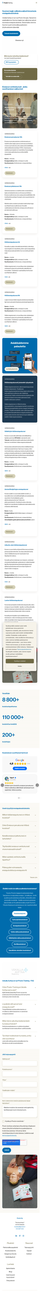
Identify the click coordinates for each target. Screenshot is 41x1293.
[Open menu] (36, 3)
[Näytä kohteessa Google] (7, 779)
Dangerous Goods (10, 1252)
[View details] (16, 1233)
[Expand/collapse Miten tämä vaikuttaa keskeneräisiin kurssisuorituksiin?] (35, 1019)
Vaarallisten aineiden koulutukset (20, 948)
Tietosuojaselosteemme (24, 649)
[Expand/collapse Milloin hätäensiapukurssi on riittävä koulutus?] (35, 813)
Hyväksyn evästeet (19, 661)
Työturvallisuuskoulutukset (20, 930)
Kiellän (20, 666)
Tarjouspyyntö (29, 1245)
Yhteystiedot (10, 1278)
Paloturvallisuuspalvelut (10, 1245)
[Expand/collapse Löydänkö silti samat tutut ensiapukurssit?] (35, 1002)
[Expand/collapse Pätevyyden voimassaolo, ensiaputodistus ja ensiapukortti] (35, 866)
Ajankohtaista (10, 1266)
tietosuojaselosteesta (9, 1133)
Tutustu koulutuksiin (11, 33)
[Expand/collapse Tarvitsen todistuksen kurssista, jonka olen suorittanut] (35, 1034)
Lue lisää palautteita (12, 369)
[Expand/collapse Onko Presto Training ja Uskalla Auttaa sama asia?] (35, 985)
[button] (2, 784)
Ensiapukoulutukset (20, 923)
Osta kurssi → (10, 173)
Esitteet (29, 1252)
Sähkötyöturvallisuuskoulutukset (20, 936)
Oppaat (29, 1248)
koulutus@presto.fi (19, 1224)
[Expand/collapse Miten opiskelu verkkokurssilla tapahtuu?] (35, 855)
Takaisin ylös (33, 875)
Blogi (10, 1269)
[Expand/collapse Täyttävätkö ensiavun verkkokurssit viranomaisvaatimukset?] (35, 845)
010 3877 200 (20, 1226)
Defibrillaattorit (10, 1255)
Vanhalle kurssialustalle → (13, 76)
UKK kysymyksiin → (11, 62)
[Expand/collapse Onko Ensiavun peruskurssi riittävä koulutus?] (35, 823)
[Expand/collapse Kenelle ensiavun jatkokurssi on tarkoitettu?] (35, 834)
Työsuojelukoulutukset (20, 917)
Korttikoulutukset (20, 942)
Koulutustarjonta (19, 911)
